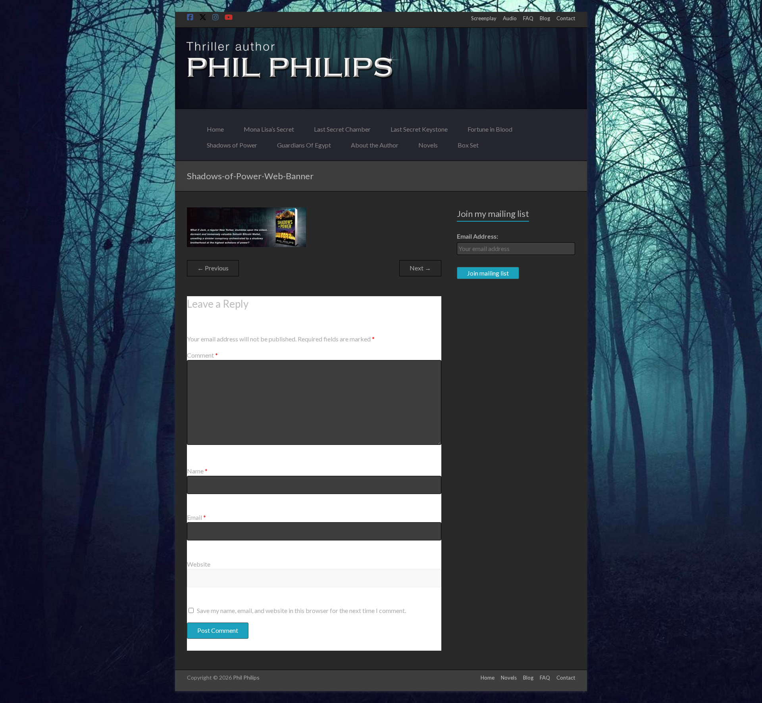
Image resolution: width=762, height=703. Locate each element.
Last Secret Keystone (419, 127)
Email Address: (477, 236)
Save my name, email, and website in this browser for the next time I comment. (301, 610)
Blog (545, 18)
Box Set (468, 143)
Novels (428, 143)
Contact (565, 18)
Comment (202, 355)
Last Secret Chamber (342, 127)
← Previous (213, 268)
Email (196, 517)
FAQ (528, 18)
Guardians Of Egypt (304, 143)
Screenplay (483, 18)
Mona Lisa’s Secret (269, 127)
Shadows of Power (232, 143)
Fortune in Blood (490, 127)
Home (215, 127)
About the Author (374, 143)
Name (197, 471)
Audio (510, 18)
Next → (420, 268)
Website (198, 564)
